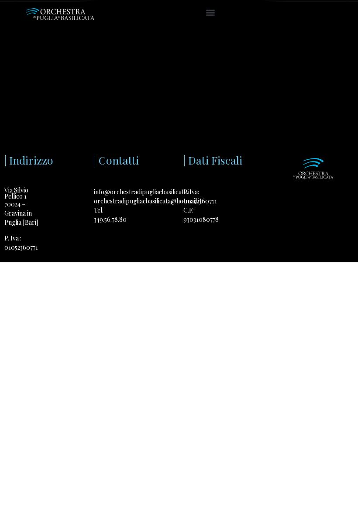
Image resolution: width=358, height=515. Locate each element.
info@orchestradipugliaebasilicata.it (143, 192)
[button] (210, 12)
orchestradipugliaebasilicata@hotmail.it (148, 201)
